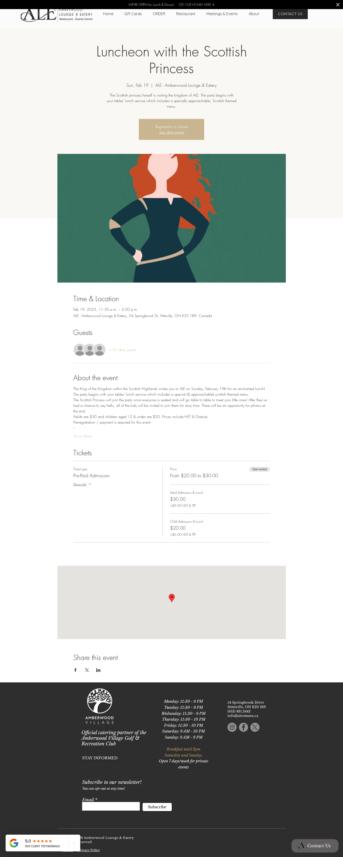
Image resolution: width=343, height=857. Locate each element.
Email (88, 800)
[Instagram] (232, 727)
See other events (171, 132)
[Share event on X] (87, 670)
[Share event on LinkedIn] (98, 670)
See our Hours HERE (195, 4)
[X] (254, 727)
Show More (82, 436)
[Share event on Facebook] (75, 670)
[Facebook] (243, 727)
